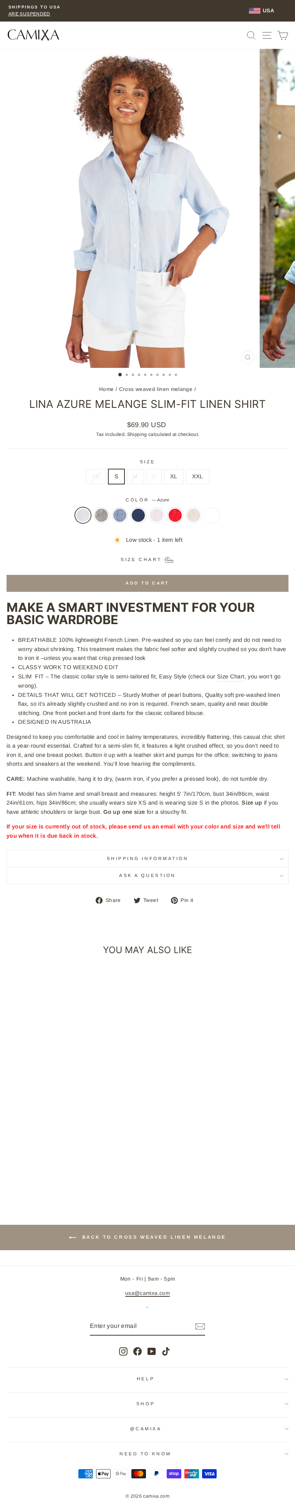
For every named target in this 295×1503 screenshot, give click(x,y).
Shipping (137, 434)
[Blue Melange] (120, 519)
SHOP (145, 1403)
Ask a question (147, 875)
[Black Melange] (101, 519)
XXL (197, 476)
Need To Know (145, 1453)
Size (147, 461)
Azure (83, 515)
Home (106, 389)
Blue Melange (120, 515)
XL (173, 476)
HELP (145, 1378)
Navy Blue (138, 515)
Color (147, 499)
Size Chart (231, 676)
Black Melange (101, 515)
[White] (212, 519)
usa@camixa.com (147, 1293)
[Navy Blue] (138, 519)
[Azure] (83, 519)
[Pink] (157, 519)
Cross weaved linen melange (156, 389)
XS (96, 476)
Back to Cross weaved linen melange (153, 1237)
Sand (193, 515)
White (212, 515)
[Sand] (193, 519)
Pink (156, 515)
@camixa (146, 1428)
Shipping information (148, 858)
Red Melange (175, 515)
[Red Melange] (175, 519)
